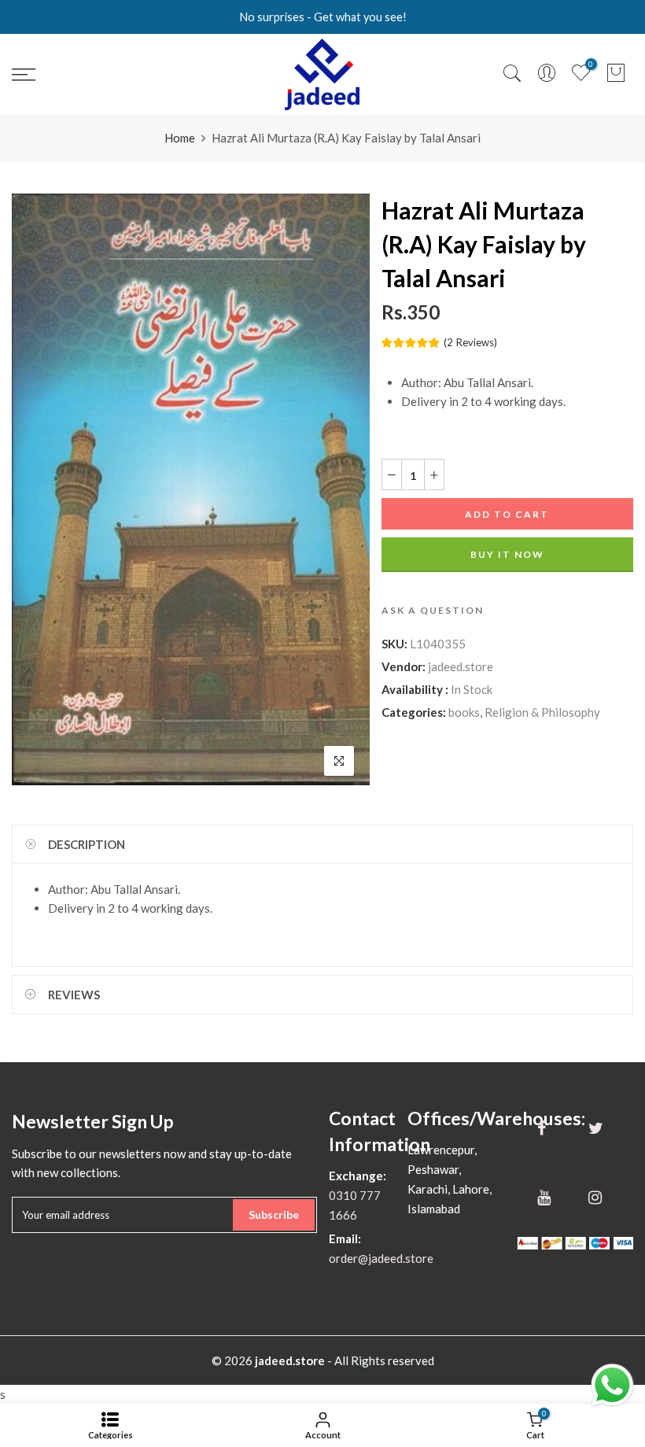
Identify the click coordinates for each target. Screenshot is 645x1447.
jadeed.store (460, 666)
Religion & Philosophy (542, 712)
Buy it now (507, 554)
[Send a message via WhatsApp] (612, 1385)
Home (179, 138)
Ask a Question (432, 610)
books (464, 712)
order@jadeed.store (381, 1258)
